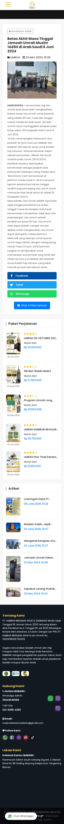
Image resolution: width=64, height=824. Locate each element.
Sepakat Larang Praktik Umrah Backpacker (39, 589)
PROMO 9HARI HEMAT (37, 371)
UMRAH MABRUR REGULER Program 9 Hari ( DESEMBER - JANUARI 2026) (40, 429)
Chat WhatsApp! (23, 816)
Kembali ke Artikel (21, 31)
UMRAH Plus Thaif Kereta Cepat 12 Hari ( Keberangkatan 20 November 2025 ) (40, 457)
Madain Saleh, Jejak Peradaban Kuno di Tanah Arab (37, 524)
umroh (15, 57)
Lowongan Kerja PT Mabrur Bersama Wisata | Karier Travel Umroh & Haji (41, 499)
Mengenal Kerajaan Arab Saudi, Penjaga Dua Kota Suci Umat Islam (40, 541)
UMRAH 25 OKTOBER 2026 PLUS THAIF (40, 338)
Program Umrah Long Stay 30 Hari (38, 400)
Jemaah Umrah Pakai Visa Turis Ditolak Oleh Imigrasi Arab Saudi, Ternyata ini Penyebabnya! (38, 558)
